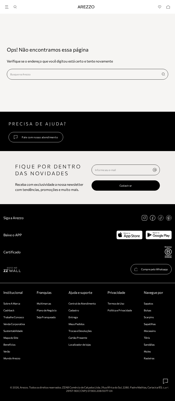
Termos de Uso (116, 303)
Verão (6, 351)
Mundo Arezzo (11, 358)
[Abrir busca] (15, 6)
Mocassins (150, 330)
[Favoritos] (159, 7)
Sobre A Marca (11, 303)
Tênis (147, 337)
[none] (155, 170)
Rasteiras (149, 358)
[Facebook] (152, 218)
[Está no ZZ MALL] (12, 269)
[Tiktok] (160, 218)
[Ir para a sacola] (168, 7)
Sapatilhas (150, 323)
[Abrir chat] (166, 381)
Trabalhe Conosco (13, 317)
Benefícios (9, 344)
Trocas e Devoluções (80, 330)
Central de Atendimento (82, 303)
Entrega (73, 317)
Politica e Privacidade (120, 310)
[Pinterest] (169, 218)
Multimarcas (44, 303)
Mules (147, 351)
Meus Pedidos (76, 323)
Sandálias (149, 344)
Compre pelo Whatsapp (154, 269)
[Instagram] (144, 218)
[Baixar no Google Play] (159, 235)
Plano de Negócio (47, 310)
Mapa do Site (10, 337)
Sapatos (148, 303)
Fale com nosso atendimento (40, 137)
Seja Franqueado (46, 317)
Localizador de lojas (80, 344)
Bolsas (147, 310)
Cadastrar (126, 185)
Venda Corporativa (14, 323)
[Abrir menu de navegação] (8, 6)
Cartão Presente (78, 337)
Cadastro (74, 310)
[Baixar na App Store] (129, 235)
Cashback (9, 310)
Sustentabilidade (13, 330)
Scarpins (149, 317)
